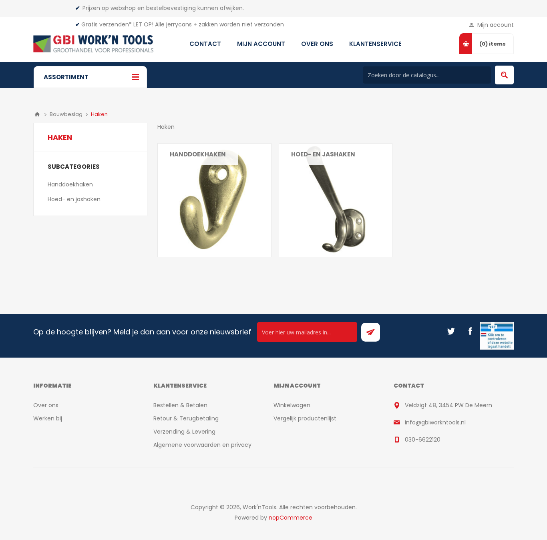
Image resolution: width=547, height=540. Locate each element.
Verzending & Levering (184, 432)
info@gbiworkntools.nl (435, 422)
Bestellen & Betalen (180, 405)
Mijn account (495, 25)
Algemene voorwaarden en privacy (202, 445)
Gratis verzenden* (106, 24)
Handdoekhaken (198, 154)
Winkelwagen (292, 405)
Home (37, 114)
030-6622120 (422, 440)
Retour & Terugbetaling (186, 418)
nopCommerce (290, 518)
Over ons (45, 405)
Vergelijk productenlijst (305, 418)
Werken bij (47, 418)
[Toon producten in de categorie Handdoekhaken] (214, 200)
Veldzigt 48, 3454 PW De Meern (448, 405)
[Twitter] (450, 331)
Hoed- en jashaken (323, 154)
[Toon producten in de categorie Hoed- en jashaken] (335, 200)
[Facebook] (470, 331)
